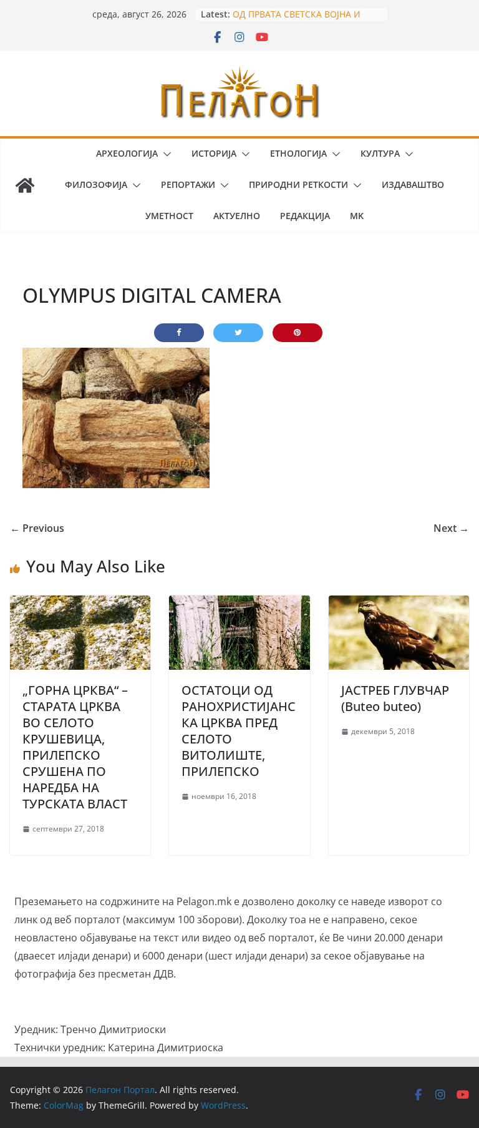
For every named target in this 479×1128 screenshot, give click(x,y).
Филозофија (96, 184)
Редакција (305, 216)
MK (357, 216)
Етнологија (298, 153)
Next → (451, 528)
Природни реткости (298, 184)
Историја (213, 153)
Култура (380, 153)
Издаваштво (413, 184)
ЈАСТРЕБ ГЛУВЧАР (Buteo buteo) (395, 698)
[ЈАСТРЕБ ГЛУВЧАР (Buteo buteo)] (399, 604)
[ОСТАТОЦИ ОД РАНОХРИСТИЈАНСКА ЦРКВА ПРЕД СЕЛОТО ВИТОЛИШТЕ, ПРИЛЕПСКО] (239, 604)
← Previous (37, 528)
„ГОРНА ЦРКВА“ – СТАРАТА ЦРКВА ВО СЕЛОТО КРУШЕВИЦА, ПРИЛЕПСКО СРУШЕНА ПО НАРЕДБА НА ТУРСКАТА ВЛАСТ (75, 747)
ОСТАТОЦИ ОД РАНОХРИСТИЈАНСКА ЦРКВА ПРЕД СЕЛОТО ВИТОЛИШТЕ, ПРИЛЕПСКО (238, 731)
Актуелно (236, 216)
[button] (165, 154)
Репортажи (188, 184)
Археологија (127, 153)
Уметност (169, 216)
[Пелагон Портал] (25, 185)
